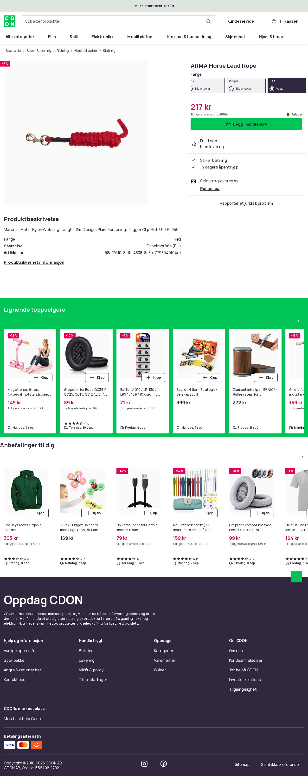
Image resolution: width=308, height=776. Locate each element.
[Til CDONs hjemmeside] (9, 21)
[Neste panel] (298, 321)
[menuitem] (20, 36)
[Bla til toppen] (296, 576)
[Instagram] (144, 763)
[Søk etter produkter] (208, 21)
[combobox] (118, 21)
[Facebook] (163, 763)
